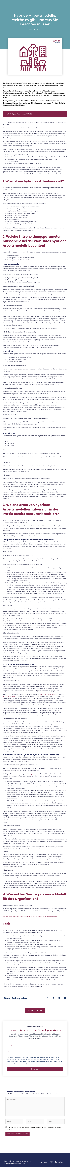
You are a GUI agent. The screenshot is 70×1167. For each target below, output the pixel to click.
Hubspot (31, 774)
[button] (47, 998)
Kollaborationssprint (9, 696)
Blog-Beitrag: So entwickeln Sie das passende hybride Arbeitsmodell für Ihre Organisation (30, 916)
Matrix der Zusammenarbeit (48, 694)
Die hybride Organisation (12, 114)
